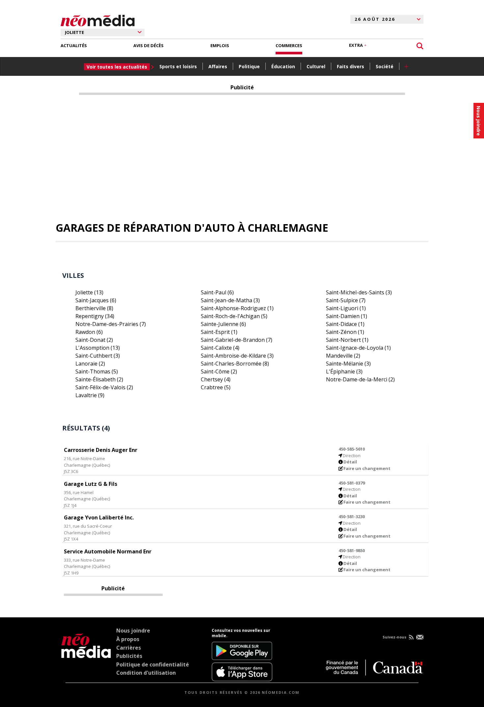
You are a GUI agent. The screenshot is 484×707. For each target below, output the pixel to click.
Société (384, 66)
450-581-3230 (351, 516)
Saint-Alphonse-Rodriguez (237, 308)
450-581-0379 (351, 483)
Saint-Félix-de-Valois (104, 387)
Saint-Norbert (347, 339)
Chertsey (215, 379)
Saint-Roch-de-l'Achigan (234, 316)
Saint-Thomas (96, 371)
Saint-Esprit (219, 332)
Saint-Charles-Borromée (235, 363)
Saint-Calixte (220, 347)
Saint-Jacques (95, 300)
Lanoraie (90, 363)
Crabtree (215, 387)
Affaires (217, 66)
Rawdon (89, 332)
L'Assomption (97, 347)
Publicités (129, 656)
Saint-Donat (94, 339)
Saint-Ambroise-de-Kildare (237, 355)
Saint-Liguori (346, 308)
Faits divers (350, 66)
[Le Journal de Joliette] (86, 655)
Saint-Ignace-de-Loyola (358, 347)
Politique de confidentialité (152, 664)
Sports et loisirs (178, 66)
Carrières (128, 647)
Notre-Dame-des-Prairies (110, 324)
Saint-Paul (217, 292)
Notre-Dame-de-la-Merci (360, 379)
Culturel (316, 66)
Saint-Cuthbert (97, 355)
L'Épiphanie (344, 371)
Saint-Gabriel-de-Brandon (236, 339)
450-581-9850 (351, 550)
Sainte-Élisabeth (99, 379)
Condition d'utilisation (146, 672)
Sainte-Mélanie (348, 363)
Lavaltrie (89, 395)
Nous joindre (133, 630)
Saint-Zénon (345, 332)
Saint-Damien (346, 316)
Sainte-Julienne (223, 324)
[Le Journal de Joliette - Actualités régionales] (98, 19)
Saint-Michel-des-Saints (359, 292)
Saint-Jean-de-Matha (230, 300)
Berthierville (94, 308)
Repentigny (94, 316)
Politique (249, 66)
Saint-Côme (219, 371)
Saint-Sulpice (345, 300)
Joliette (89, 292)
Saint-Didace (345, 324)
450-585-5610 (351, 449)
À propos (127, 639)
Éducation (283, 66)
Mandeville (343, 355)
